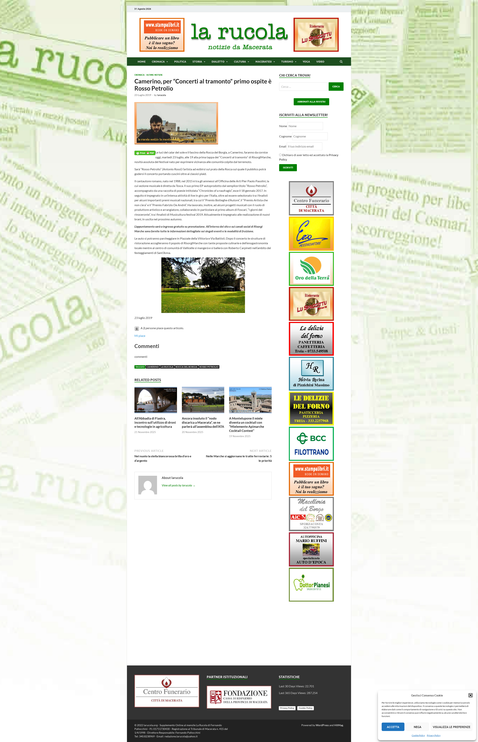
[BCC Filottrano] (311, 459)
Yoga (306, 61)
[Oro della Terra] (311, 284)
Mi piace (139, 335)
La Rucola (167, 366)
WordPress (322, 725)
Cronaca (158, 61)
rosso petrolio (208, 366)
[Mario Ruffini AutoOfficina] (311, 565)
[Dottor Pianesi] (311, 600)
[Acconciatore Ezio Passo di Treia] (311, 249)
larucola (161, 95)
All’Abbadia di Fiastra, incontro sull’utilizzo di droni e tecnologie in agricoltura (155, 422)
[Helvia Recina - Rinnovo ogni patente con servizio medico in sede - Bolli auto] (311, 389)
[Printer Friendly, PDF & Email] (144, 152)
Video (320, 61)
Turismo (287, 61)
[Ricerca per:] (311, 86)
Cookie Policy (418, 735)
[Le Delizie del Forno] (311, 354)
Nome (283, 126)
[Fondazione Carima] (239, 707)
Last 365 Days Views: (293, 693)
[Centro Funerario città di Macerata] (311, 214)
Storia (197, 61)
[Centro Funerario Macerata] (166, 706)
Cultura (240, 61)
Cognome (285, 136)
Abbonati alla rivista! (311, 101)
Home (141, 61)
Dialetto (218, 61)
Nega (417, 727)
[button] (470, 695)
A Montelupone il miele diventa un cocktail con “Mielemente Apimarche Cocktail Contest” (246, 424)
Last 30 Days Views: (292, 686)
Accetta (393, 727)
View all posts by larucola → (178, 485)
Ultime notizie (154, 75)
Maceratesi (263, 61)
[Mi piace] (137, 328)
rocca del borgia (186, 366)
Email (283, 146)
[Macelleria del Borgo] (311, 530)
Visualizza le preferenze (451, 727)
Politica (180, 61)
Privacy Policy (433, 735)
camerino (153, 366)
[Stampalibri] (162, 50)
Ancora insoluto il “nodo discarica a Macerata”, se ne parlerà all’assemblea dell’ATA (203, 422)
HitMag (338, 725)
